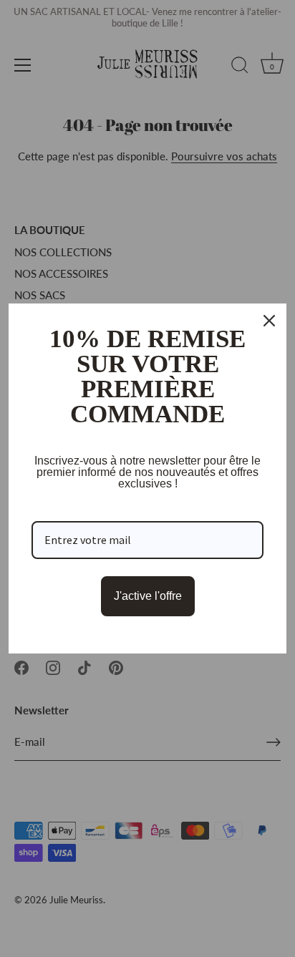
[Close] (269, 320)
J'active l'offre (148, 596)
